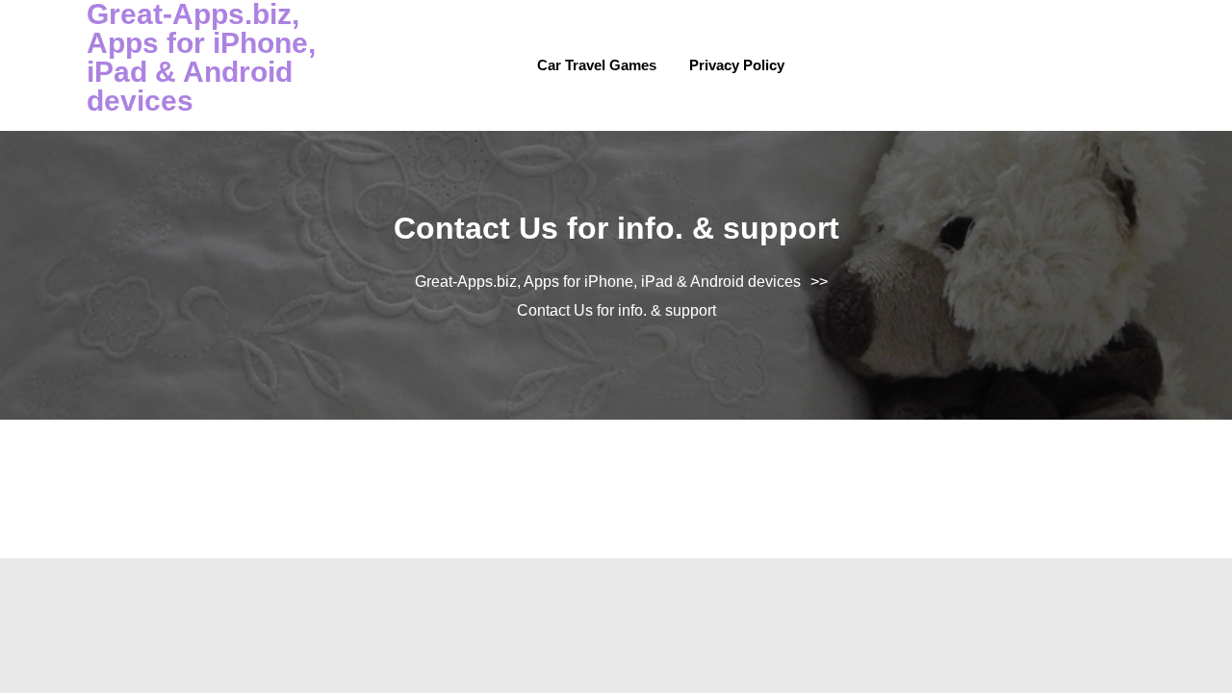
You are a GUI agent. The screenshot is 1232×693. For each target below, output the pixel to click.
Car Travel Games (596, 65)
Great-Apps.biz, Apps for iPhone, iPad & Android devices (608, 281)
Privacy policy (736, 65)
